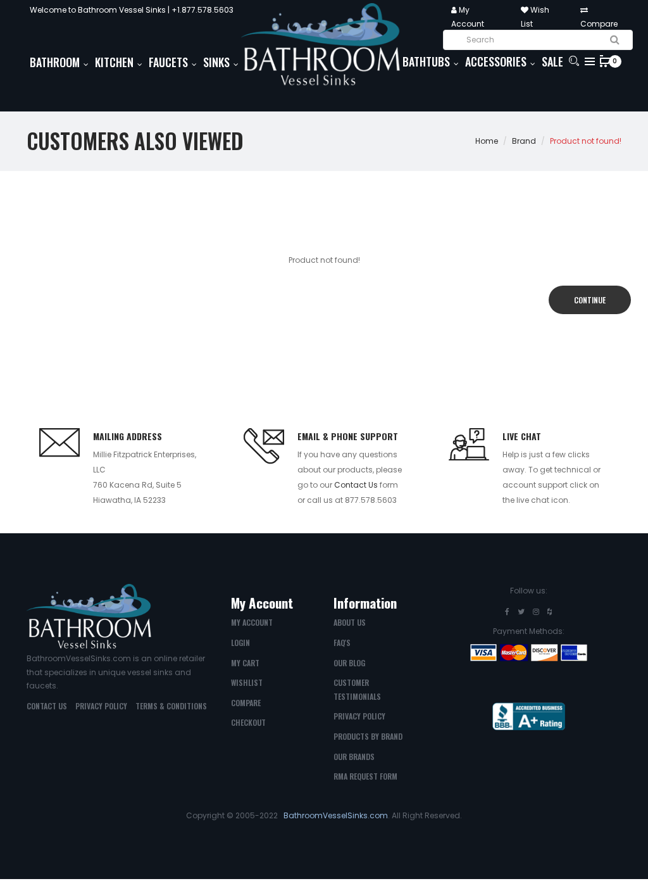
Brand (524, 141)
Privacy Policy (101, 705)
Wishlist (247, 682)
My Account (252, 622)
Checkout (248, 722)
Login (240, 642)
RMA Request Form (365, 776)
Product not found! (585, 141)
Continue (590, 299)
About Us (349, 622)
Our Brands (354, 756)
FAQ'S (342, 642)
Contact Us (356, 484)
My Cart (245, 662)
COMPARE (246, 702)
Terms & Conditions (171, 705)
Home (486, 141)
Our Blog (349, 662)
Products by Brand (367, 736)
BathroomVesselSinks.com (336, 815)
